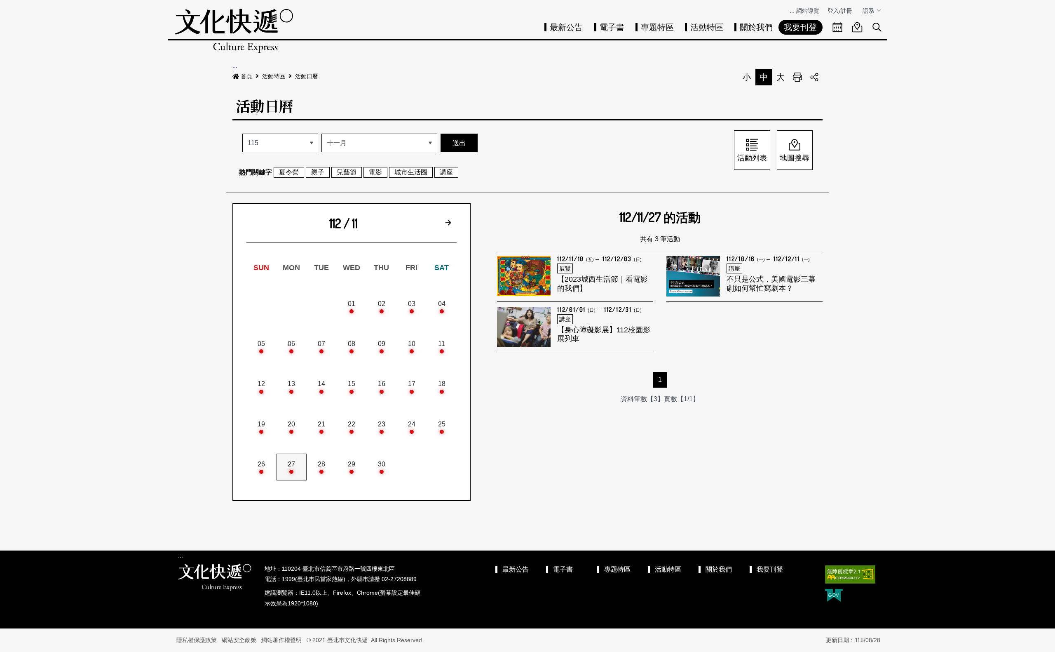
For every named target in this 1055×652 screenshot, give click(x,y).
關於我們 (756, 27)
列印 (797, 77)
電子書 (612, 27)
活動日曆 (306, 76)
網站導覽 (807, 10)
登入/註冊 (840, 10)
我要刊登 (800, 27)
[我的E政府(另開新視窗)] (834, 596)
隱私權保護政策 (196, 640)
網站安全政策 (239, 640)
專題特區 (657, 27)
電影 (375, 172)
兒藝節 (346, 172)
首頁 (246, 76)
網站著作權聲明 (281, 640)
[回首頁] (234, 31)
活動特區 (706, 27)
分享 (814, 77)
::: (792, 10)
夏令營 (289, 172)
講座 (446, 172)
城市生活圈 (410, 172)
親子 (317, 172)
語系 (869, 10)
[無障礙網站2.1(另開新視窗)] (850, 574)
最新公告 (566, 27)
